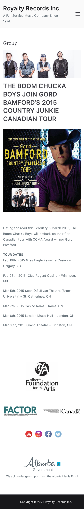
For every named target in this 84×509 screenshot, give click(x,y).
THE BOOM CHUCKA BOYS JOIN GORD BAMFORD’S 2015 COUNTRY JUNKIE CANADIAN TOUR (34, 102)
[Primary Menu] (78, 14)
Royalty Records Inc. (32, 8)
